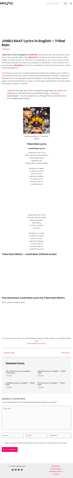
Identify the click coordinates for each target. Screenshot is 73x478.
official (31, 90)
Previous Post (8, 352)
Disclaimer (56, 466)
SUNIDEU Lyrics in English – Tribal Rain (20, 384)
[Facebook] (19, 470)
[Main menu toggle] (71, 3)
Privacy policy (55, 469)
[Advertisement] (36, 25)
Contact (56, 474)
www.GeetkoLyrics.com (36, 343)
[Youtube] (16, 470)
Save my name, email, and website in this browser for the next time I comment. (35, 443)
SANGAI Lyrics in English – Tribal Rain (52, 372)
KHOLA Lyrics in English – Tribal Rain (51, 384)
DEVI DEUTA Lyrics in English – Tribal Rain (19, 372)
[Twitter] (22, 470)
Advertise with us (56, 471)
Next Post (66, 352)
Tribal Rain (6, 49)
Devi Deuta (58, 90)
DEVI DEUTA (33, 57)
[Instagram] (13, 470)
